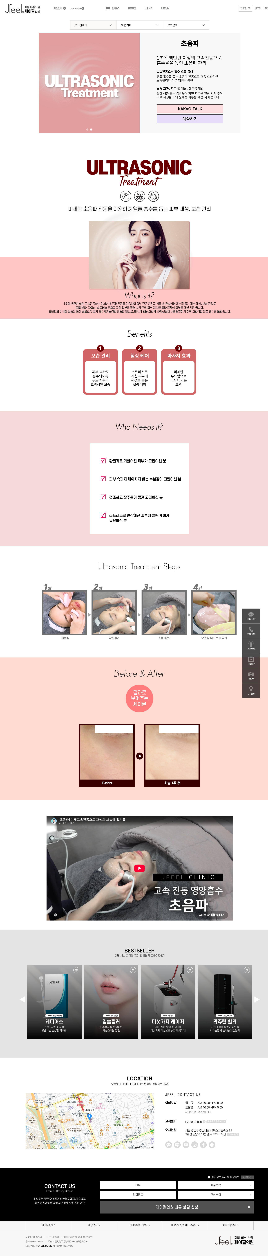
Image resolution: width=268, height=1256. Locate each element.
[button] (245, 8)
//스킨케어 (81, 25)
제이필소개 (47, 1225)
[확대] (150, 1110)
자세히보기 (233, 1134)
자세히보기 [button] (247, 1177)
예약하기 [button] (190, 119)
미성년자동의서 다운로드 (183, 1225)
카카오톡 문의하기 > (216, 1121)
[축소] (150, 1116)
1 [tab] (87, 129)
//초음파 (173, 25)
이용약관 (92, 1225)
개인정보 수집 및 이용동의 (225, 1177)
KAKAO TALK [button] (190, 109)
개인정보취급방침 (138, 1225)
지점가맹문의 (229, 1225)
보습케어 (126, 25)
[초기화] (150, 1122)
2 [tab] (91, 129)
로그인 (258, 8)
